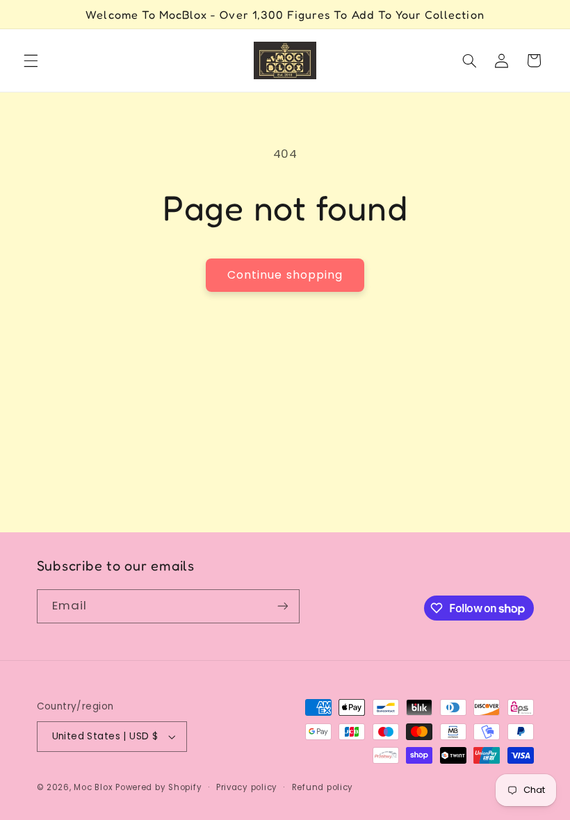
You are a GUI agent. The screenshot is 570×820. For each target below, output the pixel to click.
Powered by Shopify (158, 787)
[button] (31, 60)
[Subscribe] (282, 606)
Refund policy (323, 787)
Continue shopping (285, 275)
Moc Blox (93, 787)
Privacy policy (246, 787)
